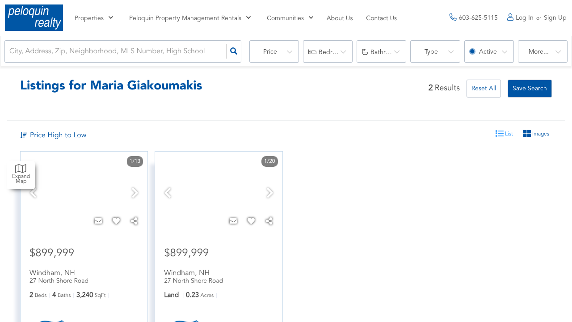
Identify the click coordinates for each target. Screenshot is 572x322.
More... (539, 52)
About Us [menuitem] (340, 19)
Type (431, 52)
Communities (285, 18)
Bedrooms (333, 52)
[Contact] (98, 222)
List (508, 134)
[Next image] (134, 194)
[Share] (134, 222)
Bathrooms (385, 52)
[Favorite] (116, 222)
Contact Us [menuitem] (381, 19)
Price (270, 52)
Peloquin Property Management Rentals (185, 18)
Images (540, 134)
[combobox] (10, 51)
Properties (89, 18)
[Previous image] (33, 194)
